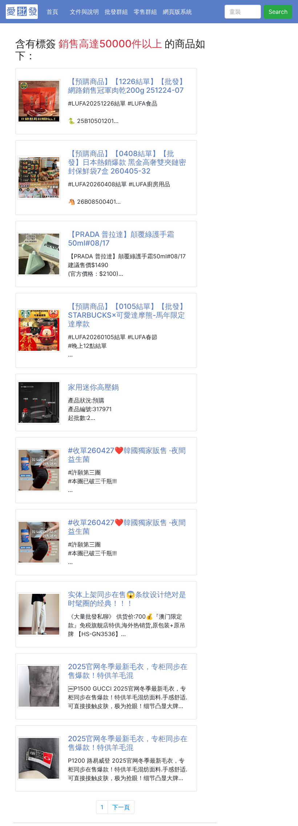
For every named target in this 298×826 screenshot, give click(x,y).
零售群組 (145, 11)
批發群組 (116, 11)
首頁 (57, 11)
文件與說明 (84, 11)
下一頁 (121, 807)
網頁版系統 (177, 11)
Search (278, 11)
